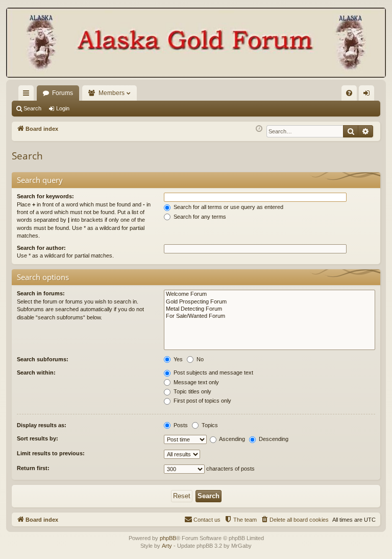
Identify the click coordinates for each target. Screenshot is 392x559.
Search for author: (41, 248)
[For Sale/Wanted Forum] (269, 316)
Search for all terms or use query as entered (227, 207)
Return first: (33, 468)
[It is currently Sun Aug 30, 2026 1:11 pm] (259, 129)
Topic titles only (191, 391)
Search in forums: (41, 293)
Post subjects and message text (212, 372)
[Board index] (196, 44)
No (199, 359)
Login (62, 108)
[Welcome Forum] (269, 294)
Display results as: (41, 425)
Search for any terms (199, 217)
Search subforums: (42, 359)
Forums (62, 93)
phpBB (168, 538)
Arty (167, 546)
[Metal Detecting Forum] (269, 309)
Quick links (28, 95)
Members (112, 93)
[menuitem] (349, 93)
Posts (180, 425)
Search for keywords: (45, 196)
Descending (272, 439)
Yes (177, 359)
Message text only (195, 382)
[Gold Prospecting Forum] (269, 302)
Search (32, 108)
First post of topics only (201, 401)
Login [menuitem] (368, 95)
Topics (209, 425)
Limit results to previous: (51, 453)
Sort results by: (37, 438)
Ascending (231, 439)
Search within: (36, 372)
